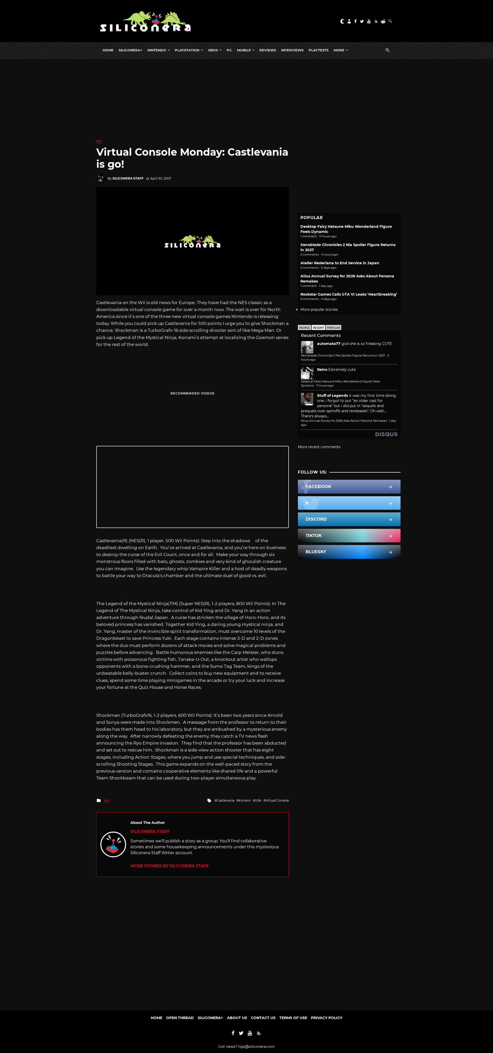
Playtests (318, 50)
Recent (318, 328)
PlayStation (187, 50)
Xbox (213, 50)
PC (229, 50)
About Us (237, 1018)
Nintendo (156, 50)
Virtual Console (277, 800)
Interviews (292, 50)
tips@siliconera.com (256, 1046)
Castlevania (225, 800)
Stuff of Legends (332, 395)
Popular (333, 328)
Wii (99, 141)
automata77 (328, 343)
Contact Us (263, 1018)
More (339, 50)
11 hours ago (325, 385)
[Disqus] (192, 941)
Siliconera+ (130, 50)
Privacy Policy (326, 1018)
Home (108, 50)
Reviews (267, 50)
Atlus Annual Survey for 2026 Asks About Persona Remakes (344, 420)
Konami (245, 800)
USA (258, 800)
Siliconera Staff (128, 178)
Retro (322, 369)
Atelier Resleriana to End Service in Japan (339, 263)
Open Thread (180, 1018)
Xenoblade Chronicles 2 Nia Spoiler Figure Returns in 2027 (343, 355)
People (304, 328)
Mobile (244, 50)
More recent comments (319, 447)
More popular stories (319, 309)
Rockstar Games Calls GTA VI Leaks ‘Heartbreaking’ (348, 294)
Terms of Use (293, 1018)
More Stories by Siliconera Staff (169, 865)
